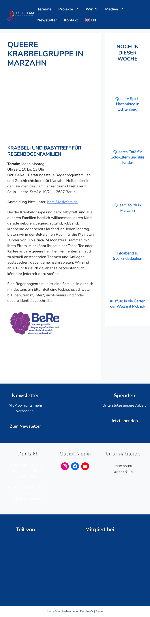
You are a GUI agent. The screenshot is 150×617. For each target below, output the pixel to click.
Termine (44, 9)
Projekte (65, 9)
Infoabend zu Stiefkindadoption (127, 255)
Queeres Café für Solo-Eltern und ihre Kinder (127, 157)
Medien (111, 9)
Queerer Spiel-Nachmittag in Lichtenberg (127, 104)
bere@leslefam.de (62, 201)
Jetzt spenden (124, 421)
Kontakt (71, 20)
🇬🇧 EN (90, 20)
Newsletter (47, 20)
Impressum (122, 465)
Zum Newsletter (25, 426)
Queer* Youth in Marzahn (127, 207)
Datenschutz (122, 471)
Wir (89, 9)
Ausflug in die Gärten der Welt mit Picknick (127, 303)
